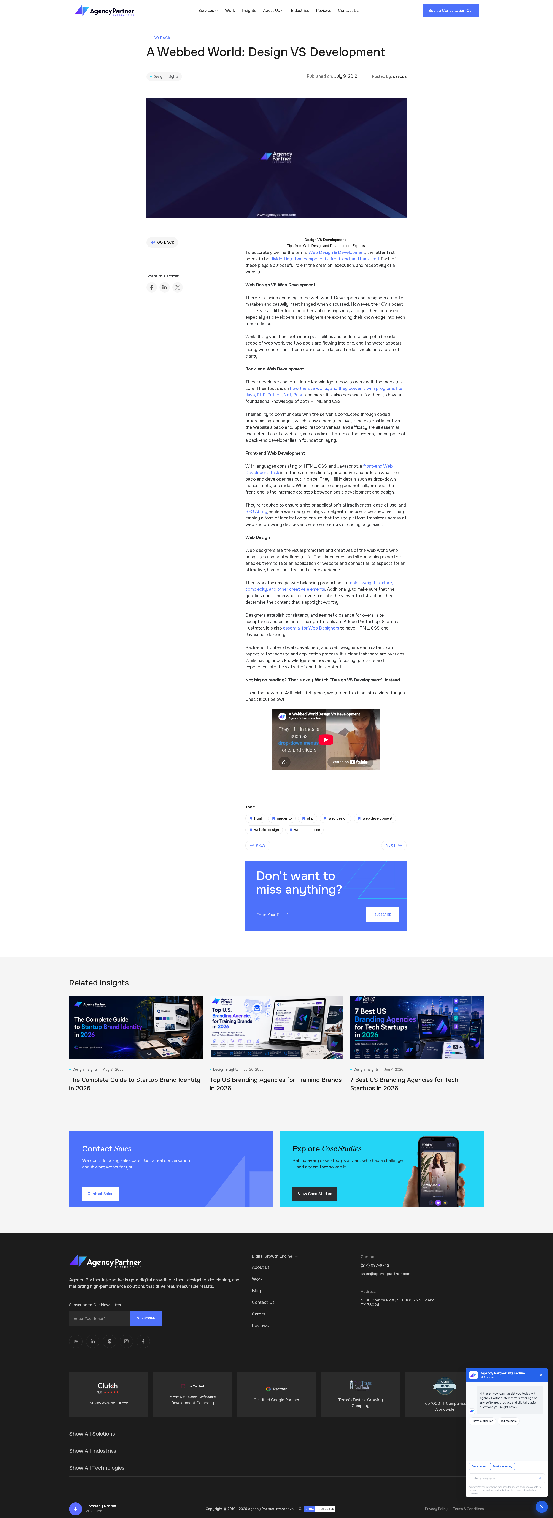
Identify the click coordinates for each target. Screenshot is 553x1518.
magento (284, 818)
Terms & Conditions (468, 1509)
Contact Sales (100, 1193)
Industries (300, 10)
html (258, 818)
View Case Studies (315, 1193)
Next (391, 845)
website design (266, 830)
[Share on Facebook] (151, 287)
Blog (256, 1290)
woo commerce (307, 830)
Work (230, 10)
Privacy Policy (436, 1509)
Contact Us (348, 10)
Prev (261, 845)
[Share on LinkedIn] (164, 287)
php (310, 818)
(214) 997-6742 (375, 1265)
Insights (249, 10)
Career (258, 1314)
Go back (161, 38)
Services (206, 10)
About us (261, 1267)
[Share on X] (177, 287)
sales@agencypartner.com (385, 1273)
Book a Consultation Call (450, 10)
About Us (271, 10)
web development (378, 818)
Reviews (323, 10)
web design (338, 818)
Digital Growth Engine (272, 1256)
